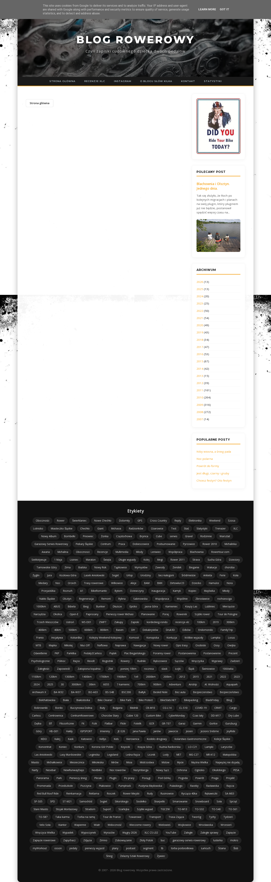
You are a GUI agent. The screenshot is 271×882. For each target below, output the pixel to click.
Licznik (151, 754)
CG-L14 (167, 708)
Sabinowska (140, 598)
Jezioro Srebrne (210, 731)
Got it (224, 9)
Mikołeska (98, 762)
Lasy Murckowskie (70, 754)
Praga (215, 778)
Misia (129, 762)
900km (157, 684)
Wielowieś (164, 825)
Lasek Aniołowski (94, 575)
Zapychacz (69, 840)
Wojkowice (184, 825)
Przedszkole (66, 785)
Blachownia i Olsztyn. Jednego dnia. (213, 186)
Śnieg (109, 856)
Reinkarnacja (73, 793)
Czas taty (198, 715)
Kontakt (188, 81)
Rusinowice (167, 793)
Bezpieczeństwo (229, 692)
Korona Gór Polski (102, 747)
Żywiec (161, 856)
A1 (81, 590)
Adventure (175, 684)
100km (201, 622)
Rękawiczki (211, 793)
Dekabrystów (150, 630)
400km (42, 630)
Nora (230, 583)
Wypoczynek (88, 832)
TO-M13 (182, 809)
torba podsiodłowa (182, 848)
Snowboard (202, 801)
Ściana (222, 848)
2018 (200, 339)
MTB (38, 645)
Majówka (209, 590)
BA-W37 (76, 692)
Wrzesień (226, 825)
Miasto (35, 762)
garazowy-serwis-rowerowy (189, 840)
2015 (200, 361)
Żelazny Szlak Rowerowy (134, 856)
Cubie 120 (132, 715)
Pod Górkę (164, 778)
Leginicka (94, 754)
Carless (36, 715)
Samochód (85, 801)
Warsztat (225, 536)
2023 (200, 303)
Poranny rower (162, 653)
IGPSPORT (86, 731)
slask (164, 668)
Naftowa (102, 645)
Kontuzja (172, 637)
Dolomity (124, 520)
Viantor (62, 825)
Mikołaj (68, 645)
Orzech (72, 583)
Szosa (231, 520)
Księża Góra (145, 747)
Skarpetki (159, 801)
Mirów (115, 762)
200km (167, 676)
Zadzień (235, 661)
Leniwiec (156, 552)
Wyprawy (217, 661)
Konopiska (153, 637)
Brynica (144, 536)
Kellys (103, 739)
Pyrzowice (189, 544)
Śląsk (191, 668)
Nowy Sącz (162, 770)
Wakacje (212, 567)
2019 (200, 332)
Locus (231, 637)
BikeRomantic (99, 590)
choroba (229, 567)
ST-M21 (67, 801)
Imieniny (105, 731)
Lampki (209, 747)
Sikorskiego (121, 801)
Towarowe (134, 817)
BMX (159, 583)
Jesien (189, 731)
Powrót (199, 778)
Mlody (139, 552)
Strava (196, 559)
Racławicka (212, 785)
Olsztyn (67, 598)
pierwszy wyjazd (94, 848)
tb (162, 848)
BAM (147, 583)
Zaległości (43, 668)
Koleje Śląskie (222, 739)
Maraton (91, 559)
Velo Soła (45, 825)
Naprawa (120, 645)
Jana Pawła (139, 731)
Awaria (46, 552)
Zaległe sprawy (209, 832)
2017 (200, 347)
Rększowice (160, 661)
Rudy (150, 793)
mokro (234, 840)
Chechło (85, 528)
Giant (100, 528)
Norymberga (140, 770)
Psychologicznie (40, 661)
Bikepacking (191, 700)
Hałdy (69, 731)
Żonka (104, 536)
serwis (173, 536)
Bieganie (194, 567)
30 (62, 684)
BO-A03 (93, 692)
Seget (115, 575)
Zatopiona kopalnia (89, 668)
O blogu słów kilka (156, 81)
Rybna (122, 598)
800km (104, 630)
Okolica (57, 614)
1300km (69, 676)
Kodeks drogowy (157, 739)
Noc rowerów (118, 770)
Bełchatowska (47, 700)
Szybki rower (202, 614)
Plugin (113, 778)
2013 (200, 376)
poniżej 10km (128, 668)
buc (163, 840)
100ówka (228, 668)
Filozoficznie (67, 723)
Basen (120, 630)
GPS (140, 520)
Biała (66, 700)
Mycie (180, 762)
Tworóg (196, 817)
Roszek (111, 793)
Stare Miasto (41, 809)
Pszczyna (86, 785)
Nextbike (97, 770)
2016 (200, 354)
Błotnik (134, 708)
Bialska (82, 567)
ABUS (57, 606)
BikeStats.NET (168, 700)
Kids (116, 739)
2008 (200, 412)
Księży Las (191, 606)
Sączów (179, 661)
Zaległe (188, 832)
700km (141, 684)
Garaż (181, 723)
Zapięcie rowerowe (44, 840)
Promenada (44, 785)
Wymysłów (141, 567)
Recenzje (102, 552)
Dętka (37, 723)
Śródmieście (189, 575)
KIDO (44, 739)
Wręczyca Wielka (45, 832)
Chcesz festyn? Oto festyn (214, 480)
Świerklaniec (79, 520)
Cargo (233, 708)
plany (115, 848)
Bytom (118, 590)
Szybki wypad (145, 809)
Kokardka (76, 637)
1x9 (136, 676)
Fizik (94, 723)
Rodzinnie (206, 536)
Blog (229, 700)
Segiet (103, 801)
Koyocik (125, 747)
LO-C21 (192, 747)
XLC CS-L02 (151, 832)
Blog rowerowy (135, 39)
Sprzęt (233, 801)
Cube (159, 536)
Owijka (231, 645)
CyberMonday (177, 715)
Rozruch (67, 590)
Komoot (134, 637)
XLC (235, 528)
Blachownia (197, 552)
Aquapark (232, 684)
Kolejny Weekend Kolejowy (105, 637)
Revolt (91, 661)
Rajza (76, 661)
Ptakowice (105, 785)
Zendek (177, 567)
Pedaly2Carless (93, 653)
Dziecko (196, 583)
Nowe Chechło (102, 520)
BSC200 (126, 692)
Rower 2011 (178, 559)
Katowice (86, 739)
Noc (57, 583)
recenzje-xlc (182, 622)
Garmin (197, 723)
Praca (122, 544)
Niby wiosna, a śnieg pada (214, 451)
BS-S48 (109, 692)
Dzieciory (234, 559)
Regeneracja (86, 598)
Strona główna (62, 81)
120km (53, 676)
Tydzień (228, 817)
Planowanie (148, 614)
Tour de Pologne (227, 614)
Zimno (103, 840)
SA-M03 (229, 793)
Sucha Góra (214, 559)
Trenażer (220, 528)
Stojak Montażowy (66, 809)
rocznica (149, 668)
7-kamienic (123, 684)
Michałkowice (54, 762)
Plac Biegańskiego (134, 653)
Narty (35, 770)
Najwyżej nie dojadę (228, 762)
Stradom (90, 809)
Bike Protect (146, 700)
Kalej (57, 739)
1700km (104, 676)
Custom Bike (153, 715)
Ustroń (70, 622)
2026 (200, 282)
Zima (68, 567)
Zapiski (135, 622)
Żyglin (36, 575)
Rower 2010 (210, 544)
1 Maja (58, 559)
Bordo (59, 708)
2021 (200, 318)
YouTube (171, 832)
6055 (106, 684)
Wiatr (97, 825)
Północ (61, 661)
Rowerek (182, 614)
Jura (49, 575)
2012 (200, 383)
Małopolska (229, 754)
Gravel (189, 536)
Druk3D (170, 630)
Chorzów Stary (110, 715)
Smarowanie (180, 801)
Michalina (63, 552)
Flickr (123, 723)
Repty (178, 520)
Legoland (112, 754)
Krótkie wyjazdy (194, 637)
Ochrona (182, 770)
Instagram (122, 81)
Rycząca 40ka (189, 793)
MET (178, 754)
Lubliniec (210, 606)
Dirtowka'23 (177, 583)
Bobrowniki (41, 708)
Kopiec (192, 590)
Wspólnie (182, 598)
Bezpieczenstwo (202, 692)
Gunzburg (231, 723)
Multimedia (122, 552)
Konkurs (79, 747)
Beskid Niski (160, 692)
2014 (200, 368)
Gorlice (213, 723)
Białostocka (83, 700)
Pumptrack (125, 785)
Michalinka (231, 544)
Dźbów (187, 630)
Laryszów (226, 747)
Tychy (212, 817)
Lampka (215, 637)
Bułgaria (117, 708)
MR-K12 (210, 754)
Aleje (133, 583)
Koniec (63, 747)
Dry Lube (233, 715)
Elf (50, 723)
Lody (166, 754)
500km (73, 630)
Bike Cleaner (105, 700)
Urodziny (145, 575)
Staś (186, 528)
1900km (121, 676)
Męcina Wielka (199, 762)
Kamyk (177, 590)
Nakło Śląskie (47, 598)
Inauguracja (158, 590)
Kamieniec (172, 606)
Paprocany (92, 614)
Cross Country (158, 520)
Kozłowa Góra (68, 575)
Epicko (133, 606)
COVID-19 (201, 708)
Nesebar (51, 770)
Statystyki (213, 81)
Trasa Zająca (176, 817)
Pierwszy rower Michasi (119, 614)
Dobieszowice (141, 544)
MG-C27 (194, 754)
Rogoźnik (107, 661)
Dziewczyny (137, 590)
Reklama (94, 793)
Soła (219, 801)
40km (57, 630)
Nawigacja (140, 645)
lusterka (218, 840)
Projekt (230, 778)
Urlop (129, 575)
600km (88, 630)
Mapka (53, 645)
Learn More (207, 9)
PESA (236, 770)
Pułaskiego (176, 785)
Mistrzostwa (147, 762)
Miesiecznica (77, 762)
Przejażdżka (48, 590)
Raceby (194, 785)
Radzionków (136, 528)
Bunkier (100, 606)
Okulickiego (219, 770)
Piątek (113, 653)
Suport (107, 809)
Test (173, 528)
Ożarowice (157, 528)
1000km (41, 606)
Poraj (166, 614)
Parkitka (71, 653)
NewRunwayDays (74, 770)
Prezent (233, 653)
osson (58, 848)
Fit (83, 723)
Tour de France (112, 817)
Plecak (98, 778)
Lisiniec (74, 559)
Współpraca (175, 552)
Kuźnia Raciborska (169, 747)
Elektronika (195, 520)
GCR (151, 723)
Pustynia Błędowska (150, 785)
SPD (52, 801)
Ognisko (199, 770)
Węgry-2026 (129, 832)
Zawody (160, 567)
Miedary (43, 583)
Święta (107, 559)
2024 (200, 296)
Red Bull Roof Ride (48, 793)
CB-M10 (150, 708)
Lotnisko (38, 528)
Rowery (125, 661)
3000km (76, 684)
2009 (200, 405)
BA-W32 (58, 692)
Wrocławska (206, 825)
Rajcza (230, 785)
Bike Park (125, 700)
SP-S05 (38, 801)
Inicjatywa (57, 637)
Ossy (217, 645)
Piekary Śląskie (84, 544)
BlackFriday (212, 700)
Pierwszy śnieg (78, 778)
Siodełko (141, 801)
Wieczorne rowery (140, 825)
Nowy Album (48, 536)
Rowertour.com (220, 552)
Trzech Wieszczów (47, 622)
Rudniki (141, 661)
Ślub (235, 848)
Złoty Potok (146, 840)
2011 (200, 390)
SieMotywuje (39, 559)
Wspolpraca (162, 598)
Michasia (116, 528)
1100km (36, 676)
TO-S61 (232, 809)
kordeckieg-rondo (157, 622)
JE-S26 (121, 731)
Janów (157, 731)
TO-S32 (199, 809)
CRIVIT (218, 708)
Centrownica (55, 715)
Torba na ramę (86, 817)
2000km (151, 676)
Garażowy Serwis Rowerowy (51, 544)
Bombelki (69, 536)
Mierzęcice (229, 606)
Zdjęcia (87, 840)
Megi (160, 559)
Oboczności (42, 520)
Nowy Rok (100, 567)
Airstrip (193, 684)
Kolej (147, 559)
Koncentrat (45, 747)
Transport (155, 817)
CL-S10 (183, 708)
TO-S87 (43, 817)
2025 (200, 289)
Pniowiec (88, 536)
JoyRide (231, 731)
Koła (235, 575)
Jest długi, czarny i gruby (213, 473)
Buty (102, 708)
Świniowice (208, 668)
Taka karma (62, 817)
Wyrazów (109, 832)
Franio (40, 637)
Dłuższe (117, 606)
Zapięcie (231, 832)
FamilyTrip (227, 630)
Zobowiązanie (123, 840)
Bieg (85, 606)
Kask (71, 739)
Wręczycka (198, 661)
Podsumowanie (166, 544)
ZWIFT (103, 622)
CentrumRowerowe (82, 715)
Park (59, 778)
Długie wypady (127, 559)
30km (92, 684)
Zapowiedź (63, 668)
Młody (226, 590)
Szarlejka (124, 809)
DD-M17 (216, 715)
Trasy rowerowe (93, 583)
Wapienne (80, 825)
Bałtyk (142, 692)
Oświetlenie (40, 653)
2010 (200, 397)
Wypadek (67, 832)
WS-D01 (86, 622)
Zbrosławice (202, 598)
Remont (106, 598)
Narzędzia (40, 614)
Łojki (178, 668)
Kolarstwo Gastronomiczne (190, 739)
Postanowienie (212, 653)
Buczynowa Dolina (81, 708)
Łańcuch (206, 848)
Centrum (106, 544)
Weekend (214, 520)
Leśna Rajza (133, 754)
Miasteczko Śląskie (61, 528)
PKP (57, 653)
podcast (130, 848)
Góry (39, 731)
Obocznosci (83, 552)
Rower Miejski (131, 793)
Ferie (222, 575)
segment (148, 848)
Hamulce (214, 583)
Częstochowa (124, 536)
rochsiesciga (224, 598)
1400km (87, 676)
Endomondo (205, 630)
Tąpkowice (120, 567)
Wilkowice (117, 583)
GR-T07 (166, 723)
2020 (200, 325)
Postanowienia (187, 653)
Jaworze (173, 731)
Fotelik (137, 723)
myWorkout (40, 848)
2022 (200, 311)
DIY (133, 630)
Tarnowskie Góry (47, 567)
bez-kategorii (166, 575)
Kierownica (132, 739)
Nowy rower (161, 645)
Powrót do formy (208, 466)
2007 (200, 419)
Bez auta (180, 692)
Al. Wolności (212, 684)
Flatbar (109, 723)
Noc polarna (205, 459)
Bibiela (72, 606)
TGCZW (165, 809)
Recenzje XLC (94, 81)
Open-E (74, 614)
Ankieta (207, 575)
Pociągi (146, 778)
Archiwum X (39, 692)
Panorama (43, 778)
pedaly (73, 848)
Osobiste (200, 645)
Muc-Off (85, 645)
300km (230, 622)
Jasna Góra (151, 606)
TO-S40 (216, 809)
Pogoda (183, 778)
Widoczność (115, 825)
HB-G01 (53, 731)
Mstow (165, 762)
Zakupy (118, 622)
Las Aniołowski (43, 754)
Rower (61, 520)
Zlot (110, 668)
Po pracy (129, 778)
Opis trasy (182, 645)
